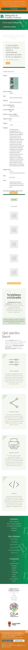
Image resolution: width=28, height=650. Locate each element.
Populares (14, 530)
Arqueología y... (14, 542)
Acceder (13, 192)
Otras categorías (14, 579)
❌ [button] (27, 631)
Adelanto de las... (15, 539)
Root (16, 217)
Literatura (14, 576)
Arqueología (15, 572)
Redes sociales (7, 646)
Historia (14, 570)
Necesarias (6, 645)
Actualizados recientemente (14, 526)
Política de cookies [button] (6, 637)
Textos (14, 581)
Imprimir (14, 199)
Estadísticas (22, 645)
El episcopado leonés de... (14, 215)
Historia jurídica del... (14, 243)
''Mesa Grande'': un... (15, 544)
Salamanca (21, 173)
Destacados (14, 528)
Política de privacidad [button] (17, 637)
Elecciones (15, 173)
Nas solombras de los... (14, 257)
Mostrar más (14, 552)
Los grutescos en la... (14, 229)
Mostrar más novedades (14, 283)
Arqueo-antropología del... (14, 550)
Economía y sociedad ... (14, 271)
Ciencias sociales (14, 563)
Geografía (14, 568)
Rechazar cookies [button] (7, 640)
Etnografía (14, 565)
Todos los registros (14, 521)
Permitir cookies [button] (19, 640)
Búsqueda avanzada (10, 27)
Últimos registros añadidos (14, 523)
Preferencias (14, 645)
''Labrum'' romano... (14, 547)
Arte (14, 561)
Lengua (14, 574)
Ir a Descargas (14, 8)
